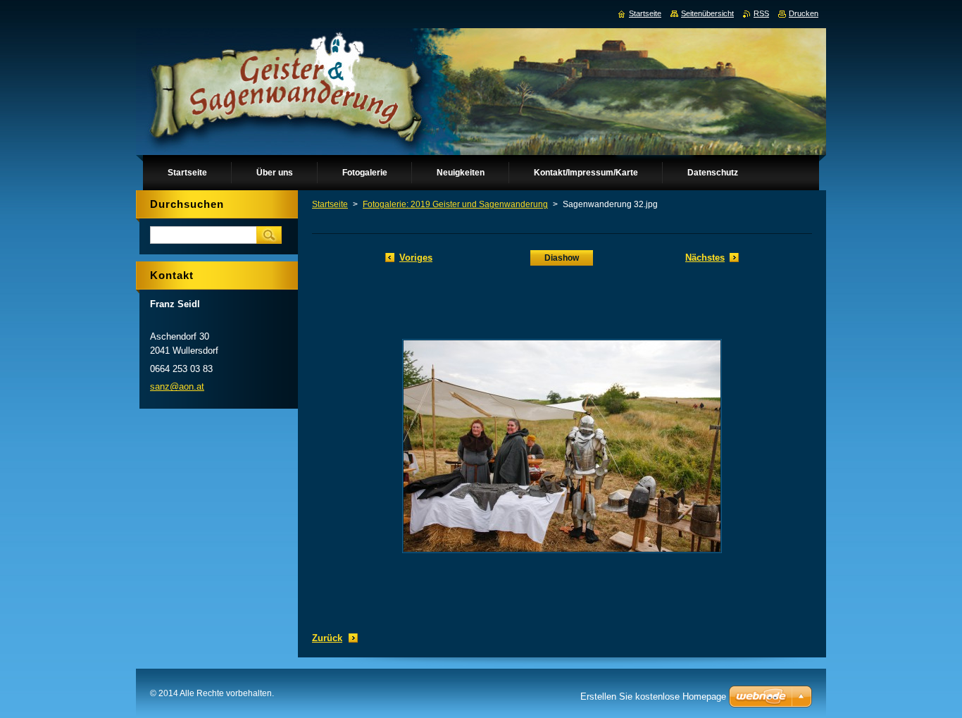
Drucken (803, 13)
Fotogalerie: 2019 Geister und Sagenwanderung (455, 204)
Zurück (327, 638)
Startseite (330, 204)
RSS (761, 13)
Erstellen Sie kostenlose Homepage (653, 696)
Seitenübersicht (707, 13)
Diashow (561, 258)
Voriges (415, 257)
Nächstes (705, 257)
